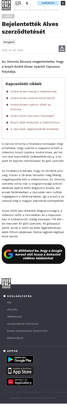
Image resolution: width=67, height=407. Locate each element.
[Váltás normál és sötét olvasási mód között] (27, 3)
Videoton (22, 9)
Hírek (8, 16)
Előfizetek (48, 3)
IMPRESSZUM (14, 316)
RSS (9, 302)
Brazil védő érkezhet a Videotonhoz (35, 122)
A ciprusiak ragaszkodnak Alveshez (34, 129)
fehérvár (37, 9)
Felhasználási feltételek (23, 324)
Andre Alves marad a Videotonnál (33, 91)
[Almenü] (18, 3)
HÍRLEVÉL (12, 309)
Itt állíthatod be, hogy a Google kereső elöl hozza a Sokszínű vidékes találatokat (38, 254)
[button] (62, 9)
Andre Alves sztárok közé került (32, 98)
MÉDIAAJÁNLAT (15, 338)
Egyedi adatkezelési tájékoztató (27, 331)
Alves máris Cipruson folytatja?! (32, 116)
